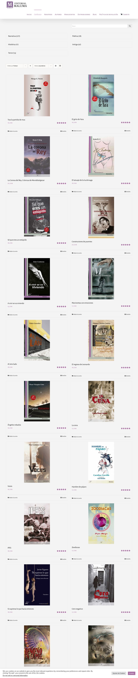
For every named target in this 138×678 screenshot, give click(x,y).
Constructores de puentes (82, 242)
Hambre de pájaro (79, 487)
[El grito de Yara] (101, 95)
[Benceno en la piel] (37, 646)
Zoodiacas (76, 547)
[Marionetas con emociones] (101, 278)
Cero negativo (77, 609)
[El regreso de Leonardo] (101, 340)
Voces (10, 486)
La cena (75, 425)
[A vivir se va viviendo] (37, 279)
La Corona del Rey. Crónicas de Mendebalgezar (26, 180)
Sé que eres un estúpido (17, 240)
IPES (9, 548)
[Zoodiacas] (101, 523)
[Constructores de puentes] (101, 217)
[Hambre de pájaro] (101, 462)
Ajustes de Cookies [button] (119, 673)
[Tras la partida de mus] (37, 95)
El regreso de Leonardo (81, 364)
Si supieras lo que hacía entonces (21, 609)
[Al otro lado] (37, 340)
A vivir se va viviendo (16, 303)
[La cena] (101, 401)
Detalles (64, 131)
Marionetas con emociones (82, 303)
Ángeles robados (14, 425)
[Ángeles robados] (37, 401)
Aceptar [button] (131, 673)
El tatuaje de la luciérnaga (82, 180)
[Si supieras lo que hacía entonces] (37, 584)
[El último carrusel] (101, 645)
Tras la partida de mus (16, 120)
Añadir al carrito (13, 131)
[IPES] (37, 523)
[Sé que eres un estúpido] (37, 216)
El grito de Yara (78, 119)
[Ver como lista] (60, 66)
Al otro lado (12, 364)
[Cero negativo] (101, 584)
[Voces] (37, 462)
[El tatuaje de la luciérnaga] (101, 156)
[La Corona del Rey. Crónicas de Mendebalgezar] (37, 156)
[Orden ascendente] (30, 66)
